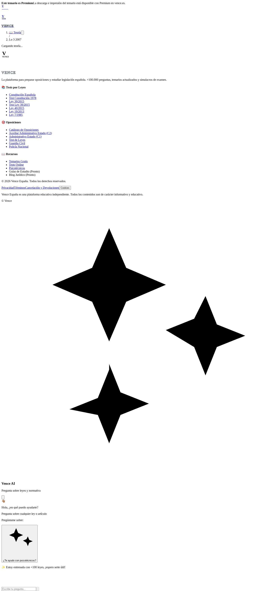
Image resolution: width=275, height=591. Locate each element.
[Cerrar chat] (2, 497)
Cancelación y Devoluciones (42, 187)
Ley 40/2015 (16, 108)
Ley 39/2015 (16, 101)
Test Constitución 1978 (22, 98)
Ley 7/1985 (16, 114)
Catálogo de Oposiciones (24, 129)
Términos (19, 187)
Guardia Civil (17, 143)
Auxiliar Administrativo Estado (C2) (30, 133)
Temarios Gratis (18, 161)
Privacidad (7, 187)
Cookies (65, 187)
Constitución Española (22, 94)
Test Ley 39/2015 (19, 104)
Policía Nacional (18, 146)
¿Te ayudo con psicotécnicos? (19, 560)
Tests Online (16, 164)
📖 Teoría (15, 32)
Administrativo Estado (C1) (25, 136)
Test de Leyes (17, 139)
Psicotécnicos (17, 168)
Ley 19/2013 (16, 111)
